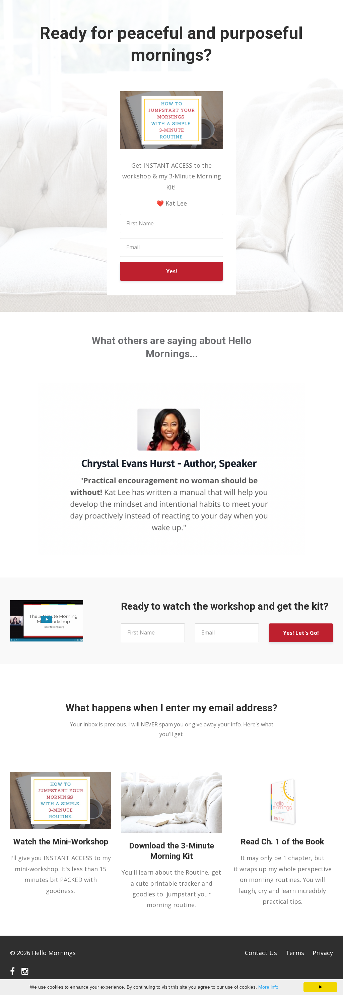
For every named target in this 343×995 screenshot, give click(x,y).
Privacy (323, 953)
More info (268, 987)
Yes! (171, 271)
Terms (294, 953)
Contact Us (261, 953)
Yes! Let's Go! (301, 633)
